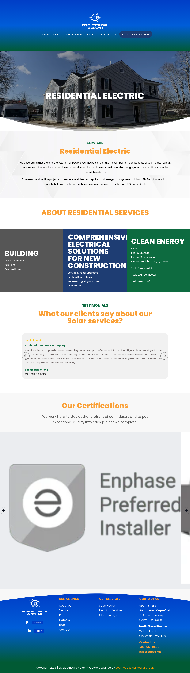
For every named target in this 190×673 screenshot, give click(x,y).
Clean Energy (108, 615)
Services (64, 610)
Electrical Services (73, 34)
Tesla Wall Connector (143, 274)
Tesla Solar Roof (140, 281)
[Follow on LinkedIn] (29, 631)
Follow (37, 622)
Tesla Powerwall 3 (141, 268)
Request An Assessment (135, 34)
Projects (92, 34)
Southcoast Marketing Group (135, 667)
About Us (65, 605)
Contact (64, 629)
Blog (62, 625)
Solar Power (107, 605)
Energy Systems (47, 34)
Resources (107, 34)
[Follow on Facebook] (26, 622)
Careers (64, 620)
